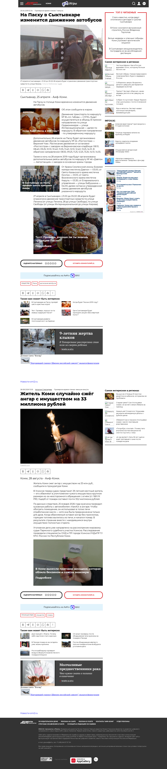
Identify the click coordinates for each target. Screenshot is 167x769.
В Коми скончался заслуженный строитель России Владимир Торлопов (125, 30)
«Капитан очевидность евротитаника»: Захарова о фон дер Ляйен (129, 160)
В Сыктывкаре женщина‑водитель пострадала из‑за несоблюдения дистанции (125, 51)
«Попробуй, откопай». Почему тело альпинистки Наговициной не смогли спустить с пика (130, 431)
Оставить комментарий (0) (83, 263)
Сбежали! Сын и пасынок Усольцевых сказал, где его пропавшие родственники (131, 422)
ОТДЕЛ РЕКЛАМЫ (123, 721)
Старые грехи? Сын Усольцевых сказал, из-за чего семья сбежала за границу (130, 405)
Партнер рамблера (61, 759)
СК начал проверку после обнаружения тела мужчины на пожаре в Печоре (85, 636)
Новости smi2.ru (29, 381)
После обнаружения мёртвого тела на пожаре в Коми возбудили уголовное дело (87, 644)
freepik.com (25, 465)
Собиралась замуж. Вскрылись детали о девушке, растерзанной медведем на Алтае (129, 85)
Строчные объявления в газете (51, 724)
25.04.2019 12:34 (26, 11)
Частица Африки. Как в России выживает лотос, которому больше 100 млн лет (130, 67)
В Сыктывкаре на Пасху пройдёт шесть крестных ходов (45, 303)
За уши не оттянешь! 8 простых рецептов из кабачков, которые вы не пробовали (131, 396)
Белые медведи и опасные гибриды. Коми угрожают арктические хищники (126, 40)
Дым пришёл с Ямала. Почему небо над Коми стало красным (44, 635)
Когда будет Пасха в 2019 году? (85, 302)
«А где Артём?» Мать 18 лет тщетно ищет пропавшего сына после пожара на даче (130, 439)
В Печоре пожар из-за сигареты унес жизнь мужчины (45, 643)
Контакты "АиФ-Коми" (105, 721)
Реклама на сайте (68, 721)
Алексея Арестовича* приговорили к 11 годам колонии (130, 125)
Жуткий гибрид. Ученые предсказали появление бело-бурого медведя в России (131, 76)
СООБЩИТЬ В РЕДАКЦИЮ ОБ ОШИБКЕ (81, 724)
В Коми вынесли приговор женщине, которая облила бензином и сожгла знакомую (68, 570)
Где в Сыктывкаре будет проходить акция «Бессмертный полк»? (86, 313)
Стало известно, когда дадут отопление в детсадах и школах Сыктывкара (126, 19)
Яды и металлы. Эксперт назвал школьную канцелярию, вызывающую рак (129, 110)
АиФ (60, 84)
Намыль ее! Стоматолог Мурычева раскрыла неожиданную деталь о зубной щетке (130, 413)
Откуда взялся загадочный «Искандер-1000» (126, 151)
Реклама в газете (86, 721)
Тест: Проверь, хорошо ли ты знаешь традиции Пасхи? (61, 239)
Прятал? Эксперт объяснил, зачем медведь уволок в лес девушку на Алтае (130, 93)
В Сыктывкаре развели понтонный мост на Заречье (43, 320)
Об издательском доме (48, 721)
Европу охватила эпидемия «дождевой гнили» (126, 142)
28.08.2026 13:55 (26, 390)
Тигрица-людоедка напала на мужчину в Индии (127, 133)
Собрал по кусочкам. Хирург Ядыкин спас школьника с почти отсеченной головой (131, 102)
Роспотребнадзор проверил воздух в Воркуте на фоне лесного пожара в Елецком (46, 653)
